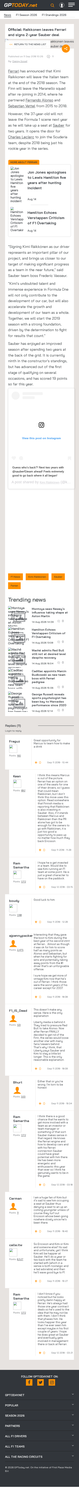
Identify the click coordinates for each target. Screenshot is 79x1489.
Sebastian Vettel (21, 106)
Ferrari (13, 71)
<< (27, 44)
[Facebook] (29, 1382)
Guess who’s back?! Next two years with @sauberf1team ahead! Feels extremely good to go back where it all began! (38, 471)
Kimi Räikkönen (50, 482)
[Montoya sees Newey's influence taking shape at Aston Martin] (18, 617)
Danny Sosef (19, 61)
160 (19, 755)
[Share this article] (66, 49)
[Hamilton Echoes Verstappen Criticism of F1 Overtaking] (18, 636)
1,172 (23, 881)
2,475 (20, 949)
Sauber (58, 125)
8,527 (20, 1259)
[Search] (52, 5)
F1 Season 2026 (26, 15)
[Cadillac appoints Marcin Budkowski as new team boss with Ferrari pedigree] (18, 682)
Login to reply (13, 730)
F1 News (15, 576)
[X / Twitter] (40, 1382)
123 (19, 1024)
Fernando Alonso (39, 100)
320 (23, 1096)
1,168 (19, 914)
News (7, 15)
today (20, 5)
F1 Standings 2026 (54, 15)
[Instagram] (52, 1382)
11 (18, 1212)
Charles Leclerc (21, 137)
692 (23, 790)
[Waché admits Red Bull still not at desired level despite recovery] (18, 658)
